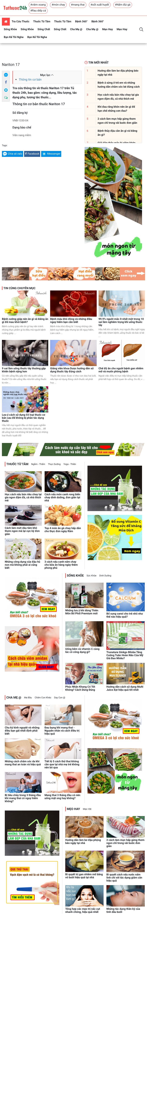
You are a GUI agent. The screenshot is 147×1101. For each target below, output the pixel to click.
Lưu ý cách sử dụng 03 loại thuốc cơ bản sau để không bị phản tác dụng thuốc (23, 418)
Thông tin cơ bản (30, 79)
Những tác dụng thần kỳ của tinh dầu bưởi (123, 910)
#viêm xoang (38, 4)
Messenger (53, 153)
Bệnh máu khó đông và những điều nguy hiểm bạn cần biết (71, 321)
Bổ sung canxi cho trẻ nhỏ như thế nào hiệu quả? (124, 615)
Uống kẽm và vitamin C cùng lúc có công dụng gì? (82, 651)
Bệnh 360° (81, 21)
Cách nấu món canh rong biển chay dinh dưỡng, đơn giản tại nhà (62, 497)
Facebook (33, 153)
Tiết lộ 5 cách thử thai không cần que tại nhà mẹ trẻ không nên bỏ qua (62, 764)
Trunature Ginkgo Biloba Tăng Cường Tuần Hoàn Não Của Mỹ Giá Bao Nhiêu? (124, 655)
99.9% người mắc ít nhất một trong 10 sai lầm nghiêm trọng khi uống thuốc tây (121, 322)
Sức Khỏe (91, 575)
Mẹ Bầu (28, 697)
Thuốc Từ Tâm (41, 21)
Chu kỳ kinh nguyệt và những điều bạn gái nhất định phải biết (22, 730)
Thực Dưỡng (54, 464)
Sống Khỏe (10, 29)
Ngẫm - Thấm (38, 464)
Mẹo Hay (107, 29)
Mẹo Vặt (87, 809)
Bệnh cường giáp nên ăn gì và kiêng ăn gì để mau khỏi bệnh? (25, 321)
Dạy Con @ (59, 697)
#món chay (58, 4)
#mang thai (78, 4)
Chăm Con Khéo (43, 697)
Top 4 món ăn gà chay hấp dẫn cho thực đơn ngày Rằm (63, 530)
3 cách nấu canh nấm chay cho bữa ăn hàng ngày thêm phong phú (61, 564)
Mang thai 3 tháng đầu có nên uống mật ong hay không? (62, 797)
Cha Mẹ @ (76, 29)
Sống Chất (44, 29)
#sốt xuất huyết (100, 4)
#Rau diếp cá (38, 10)
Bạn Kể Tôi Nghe (14, 37)
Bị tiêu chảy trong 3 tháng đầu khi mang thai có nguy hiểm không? (23, 798)
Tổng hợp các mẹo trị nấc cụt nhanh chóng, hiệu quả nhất (82, 910)
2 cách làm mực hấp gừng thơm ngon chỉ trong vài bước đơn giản (125, 843)
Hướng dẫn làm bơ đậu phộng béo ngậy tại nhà (83, 842)
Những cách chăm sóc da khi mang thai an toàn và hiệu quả (23, 763)
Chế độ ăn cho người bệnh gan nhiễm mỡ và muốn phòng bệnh (121, 370)
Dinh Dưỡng (105, 575)
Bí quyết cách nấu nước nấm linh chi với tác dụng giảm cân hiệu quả (124, 877)
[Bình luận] (6, 98)
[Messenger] (6, 90)
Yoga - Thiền (69, 464)
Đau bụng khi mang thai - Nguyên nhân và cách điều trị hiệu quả (62, 730)
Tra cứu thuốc (20, 21)
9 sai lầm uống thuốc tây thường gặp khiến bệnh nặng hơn (24, 370)
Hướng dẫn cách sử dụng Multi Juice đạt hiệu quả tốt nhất (124, 688)
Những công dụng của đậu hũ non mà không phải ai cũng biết (22, 564)
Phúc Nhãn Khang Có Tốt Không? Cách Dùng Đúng (80, 688)
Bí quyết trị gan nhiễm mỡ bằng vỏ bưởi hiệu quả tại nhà (84, 876)
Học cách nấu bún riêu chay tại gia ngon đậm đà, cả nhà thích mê (23, 497)
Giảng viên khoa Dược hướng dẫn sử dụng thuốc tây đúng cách (72, 370)
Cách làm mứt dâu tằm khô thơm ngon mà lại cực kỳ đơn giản (22, 531)
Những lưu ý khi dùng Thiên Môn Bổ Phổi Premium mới (81, 612)
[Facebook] (6, 82)
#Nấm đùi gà (122, 4)
